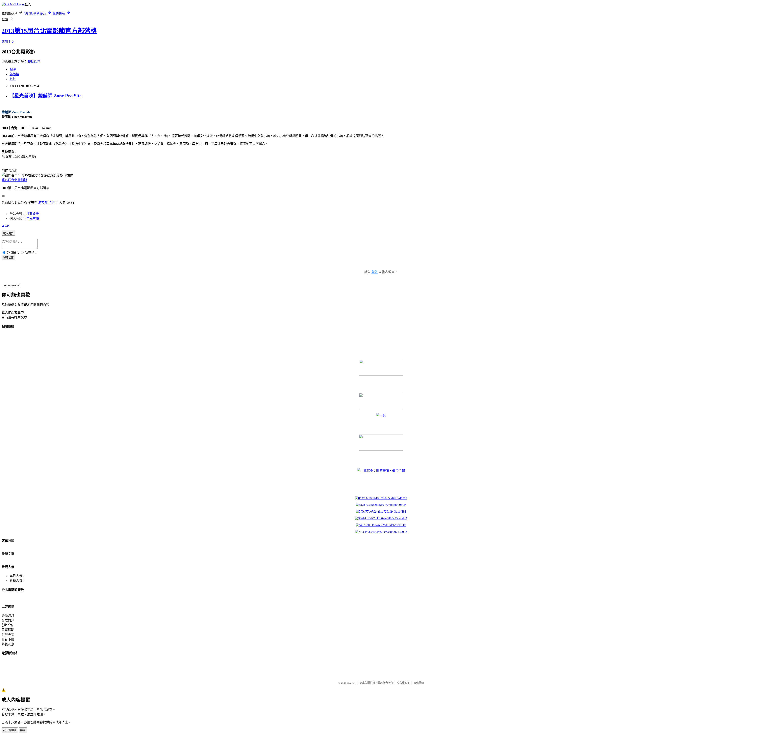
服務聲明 (419, 682)
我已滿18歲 (9, 730)
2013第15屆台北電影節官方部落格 (49, 30)
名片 (13, 79)
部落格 (14, 74)
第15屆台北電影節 (14, 180)
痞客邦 (43, 202)
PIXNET (351, 682)
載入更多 (8, 233)
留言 (51, 202)
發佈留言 (8, 257)
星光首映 (32, 218)
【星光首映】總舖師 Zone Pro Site (46, 95)
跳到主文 (8, 41)
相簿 (13, 69)
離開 (22, 730)
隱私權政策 (403, 682)
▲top (5, 225)
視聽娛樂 (34, 61)
